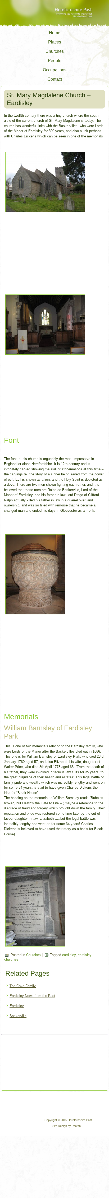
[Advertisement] (29, 1063)
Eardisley (17, 1006)
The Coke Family (23, 986)
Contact (54, 79)
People (54, 60)
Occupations (54, 70)
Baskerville (18, 1016)
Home (54, 33)
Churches (55, 51)
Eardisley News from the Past (32, 996)
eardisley (69, 955)
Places (54, 42)
